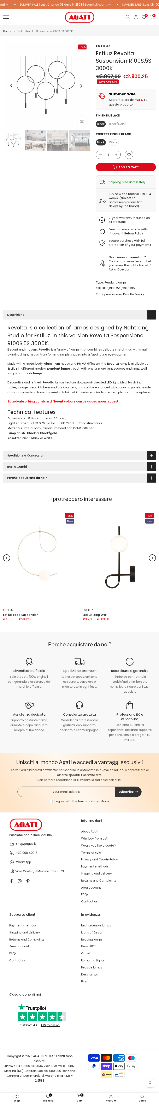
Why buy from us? (94, 839)
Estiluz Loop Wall (95, 615)
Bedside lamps (91, 967)
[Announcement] (55, 4)
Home (7, 31)
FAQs (84, 894)
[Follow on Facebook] (11, 881)
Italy (53, 871)
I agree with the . (82, 801)
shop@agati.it (26, 844)
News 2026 (88, 946)
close (156, 4)
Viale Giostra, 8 (26, 871)
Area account (91, 888)
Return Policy (133, 233)
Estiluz (12, 368)
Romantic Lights (92, 960)
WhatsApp (23, 862)
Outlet (85, 953)
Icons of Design (92, 933)
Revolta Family (133, 294)
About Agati (89, 832)
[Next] (81, 85)
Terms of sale (91, 853)
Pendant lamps (115, 282)
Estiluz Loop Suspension (21, 615)
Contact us (89, 901)
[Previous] (11, 85)
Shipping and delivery (96, 874)
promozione (113, 294)
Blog (84, 981)
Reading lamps (91, 940)
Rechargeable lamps (96, 925)
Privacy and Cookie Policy (99, 859)
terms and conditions (93, 801)
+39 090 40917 (26, 853)
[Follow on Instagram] (20, 881)
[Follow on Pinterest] (28, 881)
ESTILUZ (103, 45)
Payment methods (94, 867)
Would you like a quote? (98, 846)
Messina (43, 871)
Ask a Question (119, 269)
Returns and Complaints (98, 881)
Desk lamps (89, 975)
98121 (60, 871)
